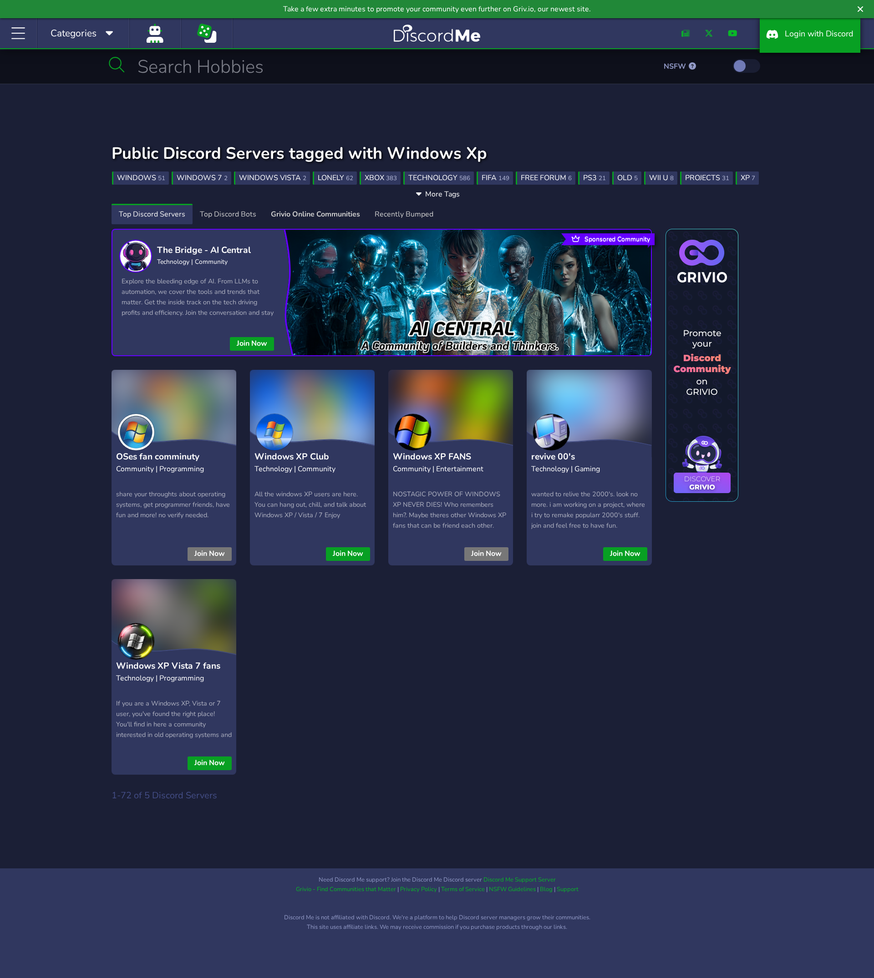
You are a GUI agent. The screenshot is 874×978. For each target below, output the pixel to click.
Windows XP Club (291, 457)
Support (568, 889)
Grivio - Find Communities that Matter (346, 889)
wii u (661, 178)
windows (141, 178)
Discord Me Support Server (519, 880)
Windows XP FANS (432, 457)
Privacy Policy (418, 889)
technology (439, 178)
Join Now (252, 343)
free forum (546, 178)
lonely (335, 178)
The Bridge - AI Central (204, 250)
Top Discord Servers (152, 214)
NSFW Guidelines (512, 889)
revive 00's (553, 457)
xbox (381, 178)
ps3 (594, 178)
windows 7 (202, 178)
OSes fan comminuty (157, 457)
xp (748, 178)
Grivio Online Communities (315, 214)
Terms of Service (463, 889)
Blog (546, 889)
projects (707, 178)
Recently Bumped (404, 214)
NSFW (676, 66)
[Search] (117, 65)
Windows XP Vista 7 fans (168, 666)
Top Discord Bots (228, 214)
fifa (495, 178)
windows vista (272, 178)
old (627, 178)
